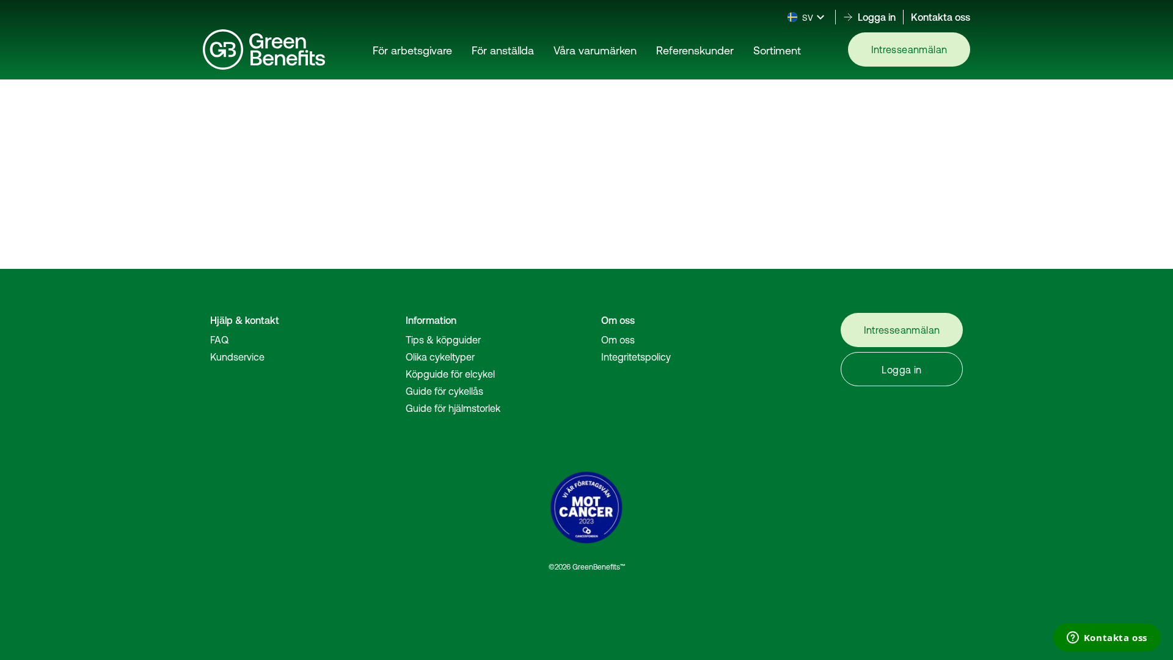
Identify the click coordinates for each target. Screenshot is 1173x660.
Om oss (618, 339)
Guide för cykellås (444, 391)
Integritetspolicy (636, 356)
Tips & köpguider (443, 339)
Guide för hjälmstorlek (453, 408)
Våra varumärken (595, 50)
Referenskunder (695, 50)
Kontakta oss (940, 17)
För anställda (503, 50)
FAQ (219, 339)
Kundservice (237, 356)
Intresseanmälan (909, 49)
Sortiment (777, 50)
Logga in (901, 369)
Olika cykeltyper (440, 356)
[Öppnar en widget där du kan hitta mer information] (1107, 638)
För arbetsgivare (412, 50)
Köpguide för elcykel (450, 374)
